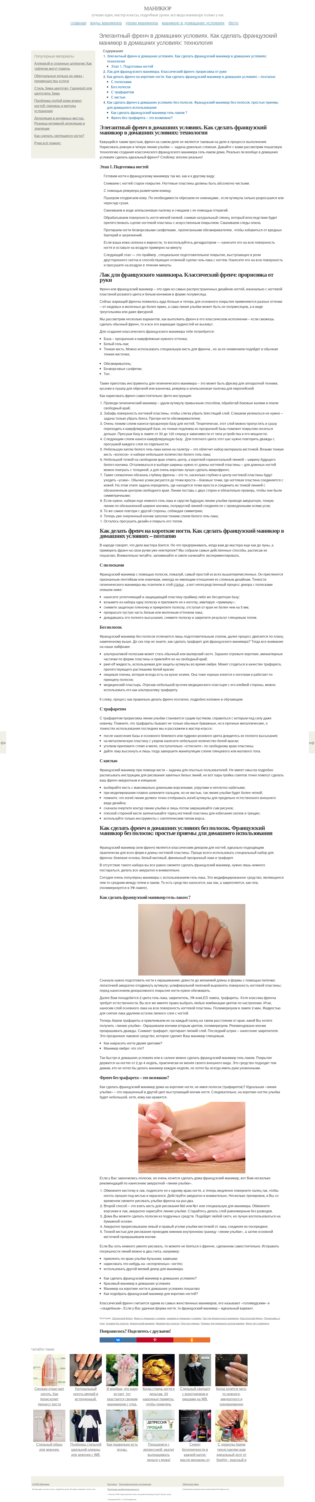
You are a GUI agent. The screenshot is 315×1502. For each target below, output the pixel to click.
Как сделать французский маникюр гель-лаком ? (149, 112)
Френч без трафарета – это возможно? (142, 117)
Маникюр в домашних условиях (193, 22)
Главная (78, 22)
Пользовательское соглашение (135, 1484)
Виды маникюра (106, 22)
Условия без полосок (117, 1323)
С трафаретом (122, 91)
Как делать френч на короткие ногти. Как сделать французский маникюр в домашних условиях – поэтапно (191, 76)
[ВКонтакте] (118, 1339)
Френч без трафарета (257, 1323)
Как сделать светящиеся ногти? (59, 136)
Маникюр (157, 8)
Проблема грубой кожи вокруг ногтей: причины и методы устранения (58, 106)
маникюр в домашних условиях (184, 1318)
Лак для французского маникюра (220, 1318)
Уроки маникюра (142, 22)
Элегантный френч (122, 1318)
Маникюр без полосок (167, 1323)
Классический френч (251, 1318)
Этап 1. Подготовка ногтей (132, 66)
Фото (233, 22)
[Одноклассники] (191, 1339)
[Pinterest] (154, 1339)
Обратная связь (191, 1484)
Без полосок (120, 86)
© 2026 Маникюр (41, 1484)
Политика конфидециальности (123, 1489)
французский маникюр (142, 1323)
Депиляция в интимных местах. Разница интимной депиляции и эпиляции (59, 123)
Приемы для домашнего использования (222, 1323)
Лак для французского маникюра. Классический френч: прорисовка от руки (166, 71)
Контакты (112, 1484)
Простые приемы (190, 1323)
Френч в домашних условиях (150, 1318)
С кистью (118, 97)
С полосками (121, 81)
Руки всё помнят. (47, 143)
